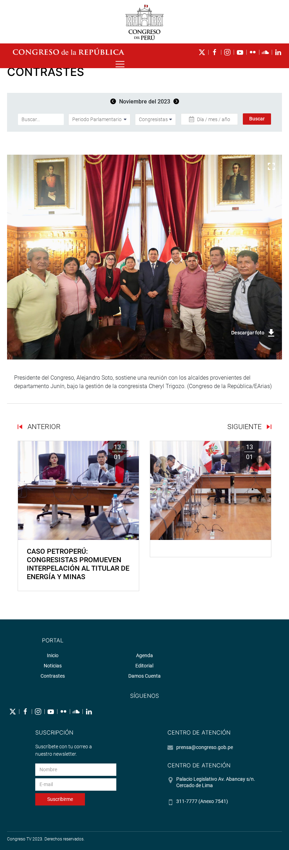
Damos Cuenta (144, 676)
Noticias (53, 665)
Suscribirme (60, 799)
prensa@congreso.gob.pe (204, 747)
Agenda (144, 655)
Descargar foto (247, 332)
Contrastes (53, 676)
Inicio (53, 655)
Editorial (144, 665)
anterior (43, 426)
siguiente (245, 426)
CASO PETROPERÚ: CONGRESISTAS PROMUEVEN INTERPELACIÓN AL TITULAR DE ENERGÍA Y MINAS (78, 564)
